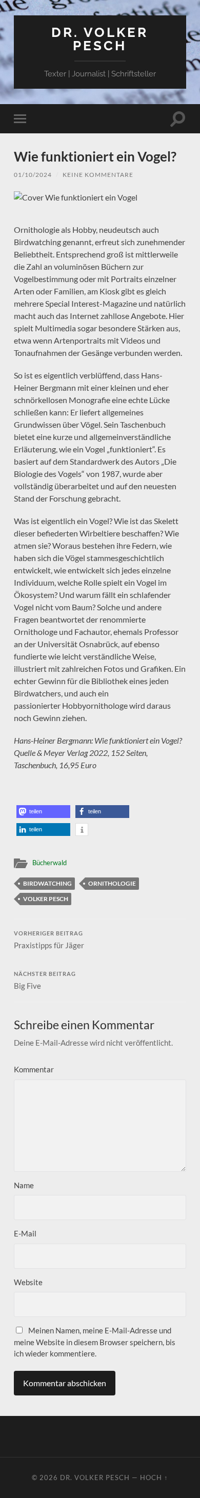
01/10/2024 (33, 174)
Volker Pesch (45, 899)
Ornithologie (112, 883)
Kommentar (34, 1069)
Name (24, 1185)
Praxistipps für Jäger (49, 940)
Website (28, 1282)
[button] (43, 811)
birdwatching (47, 883)
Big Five (45, 980)
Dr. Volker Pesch (99, 38)
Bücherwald (49, 862)
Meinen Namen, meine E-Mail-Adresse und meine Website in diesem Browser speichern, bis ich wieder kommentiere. (94, 1342)
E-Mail (25, 1233)
